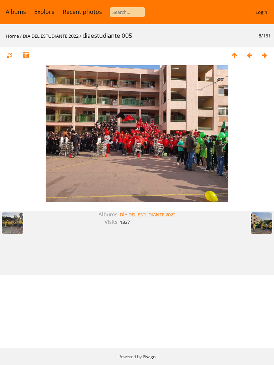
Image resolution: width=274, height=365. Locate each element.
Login (261, 12)
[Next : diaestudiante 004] (264, 55)
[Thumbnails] (234, 55)
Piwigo (149, 357)
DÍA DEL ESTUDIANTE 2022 (50, 36)
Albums (16, 12)
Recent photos (82, 12)
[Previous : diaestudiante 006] (249, 55)
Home (12, 36)
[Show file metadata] (25, 55)
